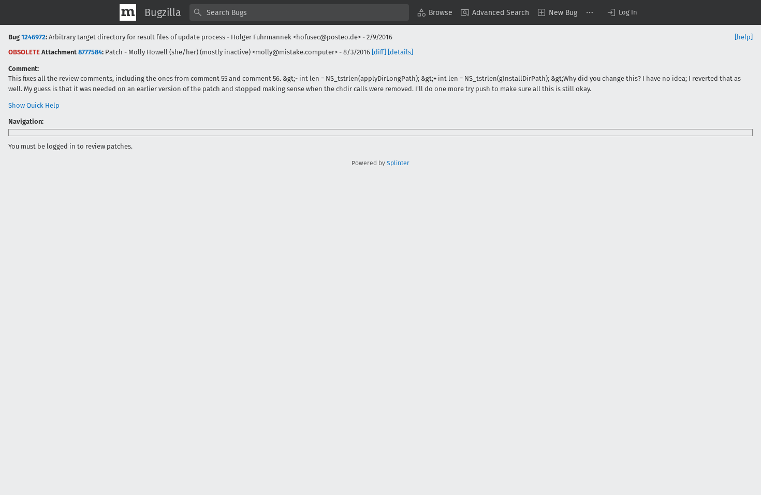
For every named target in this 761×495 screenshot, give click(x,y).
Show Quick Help (34, 105)
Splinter (398, 163)
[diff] (379, 52)
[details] (400, 52)
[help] (744, 37)
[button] (621, 12)
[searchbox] (299, 12)
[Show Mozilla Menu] (128, 12)
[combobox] (299, 12)
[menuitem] (435, 12)
